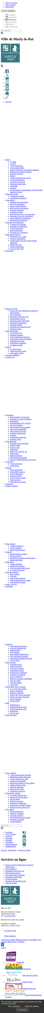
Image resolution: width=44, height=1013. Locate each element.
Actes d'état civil (16, 333)
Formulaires (14, 421)
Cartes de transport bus (18, 648)
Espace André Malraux (18, 206)
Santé (7, 703)
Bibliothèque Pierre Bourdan (20, 777)
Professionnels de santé (18, 709)
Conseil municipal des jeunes (20, 580)
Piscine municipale (16, 811)
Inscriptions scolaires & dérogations (22, 558)
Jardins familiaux (16, 456)
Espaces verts (15, 447)
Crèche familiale (16, 548)
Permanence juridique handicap (21, 658)
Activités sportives (16, 815)
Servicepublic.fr (15, 315)
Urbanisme (9, 415)
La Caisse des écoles (17, 570)
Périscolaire (9, 562)
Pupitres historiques (17, 247)
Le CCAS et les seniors (18, 689)
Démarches (12, 850)
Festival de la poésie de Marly (20, 805)
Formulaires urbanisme (18, 343)
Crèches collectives (17, 546)
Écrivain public (15, 681)
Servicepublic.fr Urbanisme (19, 417)
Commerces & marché (18, 224)
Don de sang (14, 713)
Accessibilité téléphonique (19, 654)
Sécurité (8, 468)
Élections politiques (12, 355)
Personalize (22, 1010)
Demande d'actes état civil (19, 317)
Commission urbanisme (18, 198)
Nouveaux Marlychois (18, 184)
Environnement (10, 441)
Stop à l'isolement (16, 677)
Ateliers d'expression (17, 566)
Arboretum (14, 450)
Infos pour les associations (19, 208)
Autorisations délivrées (18, 437)
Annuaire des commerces (19, 233)
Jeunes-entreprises (16, 230)
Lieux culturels (10, 773)
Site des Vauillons (16, 425)
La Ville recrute (15, 349)
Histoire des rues (16, 245)
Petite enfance (10, 544)
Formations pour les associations (21, 216)
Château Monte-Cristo (18, 785)
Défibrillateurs (15, 705)
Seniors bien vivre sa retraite (15, 687)
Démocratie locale (11, 194)
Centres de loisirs (16, 564)
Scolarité (8, 552)
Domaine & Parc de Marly (19, 443)
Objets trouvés (15, 480)
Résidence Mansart (16, 693)
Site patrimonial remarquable (20, 427)
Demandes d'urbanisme (18, 323)
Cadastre (13, 435)
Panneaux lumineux (17, 210)
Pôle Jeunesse (15, 574)
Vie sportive (9, 809)
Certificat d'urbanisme (17, 433)
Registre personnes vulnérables (21, 679)
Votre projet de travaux (18, 431)
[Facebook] (7, 72)
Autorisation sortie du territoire (21, 339)
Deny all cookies (31, 1006)
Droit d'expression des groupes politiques (24, 170)
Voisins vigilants (16, 476)
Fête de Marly (15, 799)
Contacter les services (17, 182)
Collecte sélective (16, 464)
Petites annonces (10, 936)
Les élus (13, 164)
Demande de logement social (20, 327)
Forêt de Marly (15, 445)
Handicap (8, 644)
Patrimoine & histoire (13, 235)
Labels (3, 948)
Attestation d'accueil (17, 341)
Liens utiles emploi (16, 353)
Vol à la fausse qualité (17, 478)
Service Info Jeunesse (17, 578)
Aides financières (16, 667)
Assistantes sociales (17, 671)
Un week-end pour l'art (18, 795)
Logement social (16, 664)
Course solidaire (15, 822)
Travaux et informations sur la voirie (23, 460)
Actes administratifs (17, 168)
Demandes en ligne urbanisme (20, 419)
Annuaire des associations (19, 202)
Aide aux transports (17, 669)
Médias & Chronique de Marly (21, 172)
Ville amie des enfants (17, 582)
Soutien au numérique (17, 675)
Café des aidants (16, 683)
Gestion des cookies (8, 940)
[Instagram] (7, 83)
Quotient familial (16, 325)
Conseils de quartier (17, 196)
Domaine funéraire (16, 335)
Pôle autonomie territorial (19, 656)
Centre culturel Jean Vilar (19, 779)
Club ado (13, 576)
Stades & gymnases (17, 813)
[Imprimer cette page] (29, 853)
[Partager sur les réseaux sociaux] (41, 853)
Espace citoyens (11, 584)
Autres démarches (11, 331)
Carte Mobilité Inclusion (18, 646)
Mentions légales (22, 940)
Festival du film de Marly (19, 797)
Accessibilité (32, 940)
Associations (9, 200)
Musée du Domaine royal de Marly (22, 783)
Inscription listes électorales (19, 321)
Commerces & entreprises (14, 222)
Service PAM (15, 660)
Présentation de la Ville (18, 237)
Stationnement (15, 650)
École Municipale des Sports (20, 817)
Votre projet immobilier (18, 429)
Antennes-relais (15, 439)
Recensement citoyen (17, 319)
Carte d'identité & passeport (20, 337)
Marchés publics (16, 329)
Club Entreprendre (16, 228)
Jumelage (13, 188)
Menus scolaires (15, 556)
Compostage (14, 466)
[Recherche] (2, 67)
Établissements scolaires (18, 554)
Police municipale (16, 470)
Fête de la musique (16, 801)
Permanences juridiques (18, 673)
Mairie (7, 160)
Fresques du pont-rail (17, 791)
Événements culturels (13, 793)
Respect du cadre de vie (18, 452)
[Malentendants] (7, 98)
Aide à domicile (15, 699)
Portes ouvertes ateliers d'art (20, 807)
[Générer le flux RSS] (33, 853)
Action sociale (10, 662)
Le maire (13, 162)
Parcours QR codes (17, 249)
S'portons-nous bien (17, 820)
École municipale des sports (20, 568)
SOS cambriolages (16, 474)
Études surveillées (16, 560)
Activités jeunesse (11, 572)
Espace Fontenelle (16, 691)
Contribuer (20, 942)
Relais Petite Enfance (17, 550)
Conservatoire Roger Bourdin (20, 775)
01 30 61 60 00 (10, 916)
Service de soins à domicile (19, 697)
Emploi (8, 347)
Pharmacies (14, 711)
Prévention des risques (18, 482)
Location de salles (16, 212)
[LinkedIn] (7, 87)
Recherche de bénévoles (18, 220)
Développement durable (18, 458)
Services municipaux (17, 180)
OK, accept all (14, 1006)
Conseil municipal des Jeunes (20, 178)
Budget (12, 176)
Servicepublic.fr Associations (20, 218)
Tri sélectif (9, 462)
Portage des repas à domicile (20, 695)
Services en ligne (11, 309)
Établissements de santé (18, 707)
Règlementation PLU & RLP (20, 423)
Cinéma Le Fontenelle (18, 781)
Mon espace (12, 942)
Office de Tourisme (17, 787)
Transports (9, 484)
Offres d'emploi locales (18, 351)
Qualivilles (14, 186)
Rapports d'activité (16, 174)
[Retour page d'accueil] (10, 62)
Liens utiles (14, 685)
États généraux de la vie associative (22, 214)
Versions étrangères (8, 11)
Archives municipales (17, 239)
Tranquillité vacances (17, 472)
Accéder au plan (10, 931)
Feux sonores (14, 652)
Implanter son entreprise (18, 226)
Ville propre (14, 454)
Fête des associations (17, 204)
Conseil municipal (16, 166)
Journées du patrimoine (18, 803)
